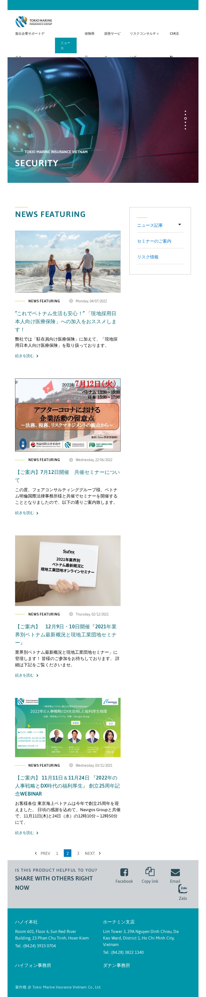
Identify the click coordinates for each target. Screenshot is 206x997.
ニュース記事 (150, 225)
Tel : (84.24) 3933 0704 (35, 945)
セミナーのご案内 (154, 241)
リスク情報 (148, 256)
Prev (45, 853)
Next (90, 853)
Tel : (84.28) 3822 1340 (123, 952)
